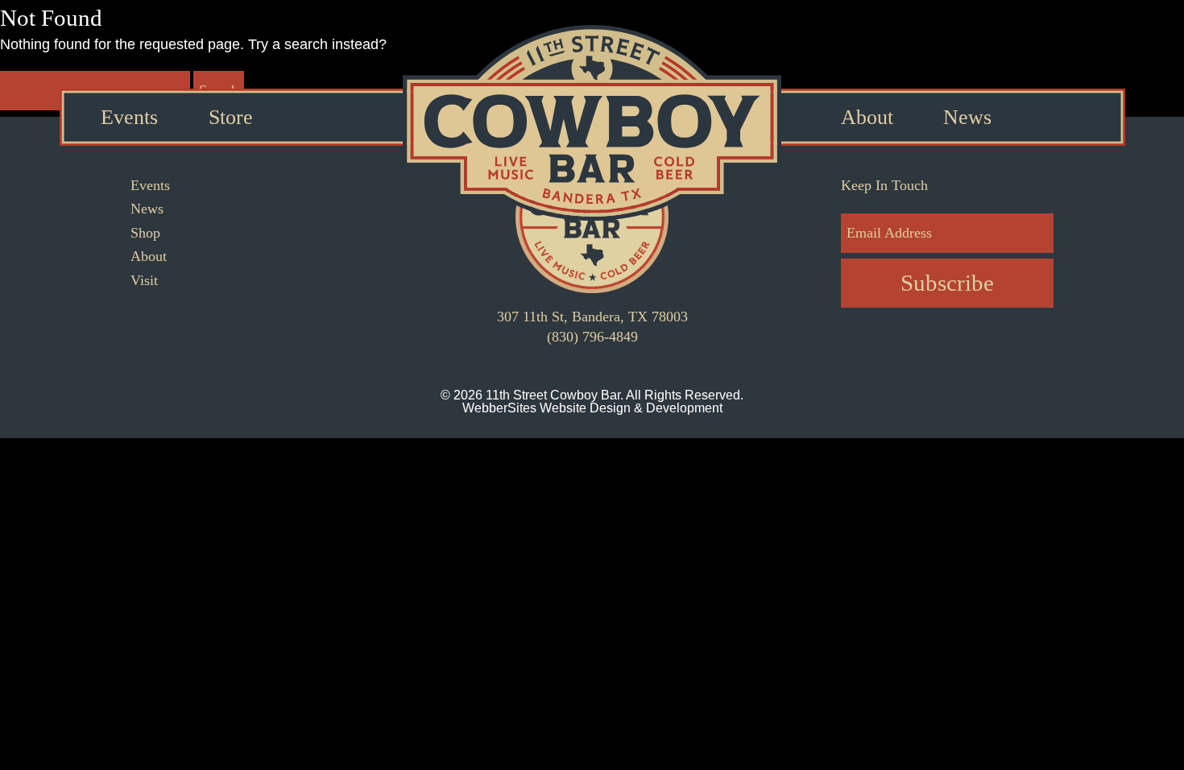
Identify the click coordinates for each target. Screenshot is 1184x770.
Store (231, 116)
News (967, 116)
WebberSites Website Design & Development (592, 408)
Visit (144, 280)
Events (129, 116)
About (867, 116)
